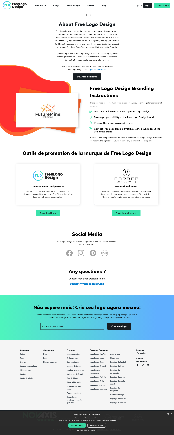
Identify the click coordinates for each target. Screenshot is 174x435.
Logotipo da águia (97, 362)
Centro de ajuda (26, 378)
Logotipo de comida (118, 403)
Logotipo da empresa (98, 389)
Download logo (48, 213)
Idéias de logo (73, 5)
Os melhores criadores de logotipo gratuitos (75, 400)
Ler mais (113, 420)
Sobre (22, 354)
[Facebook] (69, 253)
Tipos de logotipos (74, 393)
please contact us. (98, 69)
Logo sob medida (73, 354)
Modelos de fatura (74, 366)
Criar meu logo (162, 5)
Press (22, 358)
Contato (23, 374)
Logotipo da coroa (117, 377)
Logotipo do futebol (118, 362)
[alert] (87, 423)
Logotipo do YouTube (98, 354)
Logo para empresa (97, 385)
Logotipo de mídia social (117, 382)
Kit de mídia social (74, 382)
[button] (87, 430)
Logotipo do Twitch (97, 381)
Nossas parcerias (50, 362)
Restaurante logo (117, 395)
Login (147, 5)
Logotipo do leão (117, 366)
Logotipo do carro (97, 358)
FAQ (45, 358)
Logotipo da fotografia (115, 389)
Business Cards (73, 362)
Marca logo (114, 358)
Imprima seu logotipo (75, 370)
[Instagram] (81, 253)
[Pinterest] (93, 253)
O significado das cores (74, 387)
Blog (104, 5)
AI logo (55, 5)
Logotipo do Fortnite (98, 377)
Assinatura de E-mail (75, 374)
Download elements (126, 213)
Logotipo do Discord (98, 366)
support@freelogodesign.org (87, 283)
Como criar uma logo (28, 366)
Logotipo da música (118, 399)
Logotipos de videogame (95, 371)
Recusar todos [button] (96, 425)
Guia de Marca (72, 378)
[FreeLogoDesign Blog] (104, 253)
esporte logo (115, 354)
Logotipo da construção (115, 371)
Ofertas (90, 5)
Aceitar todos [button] (77, 425)
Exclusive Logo (72, 358)
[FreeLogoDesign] (20, 5)
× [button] (171, 414)
